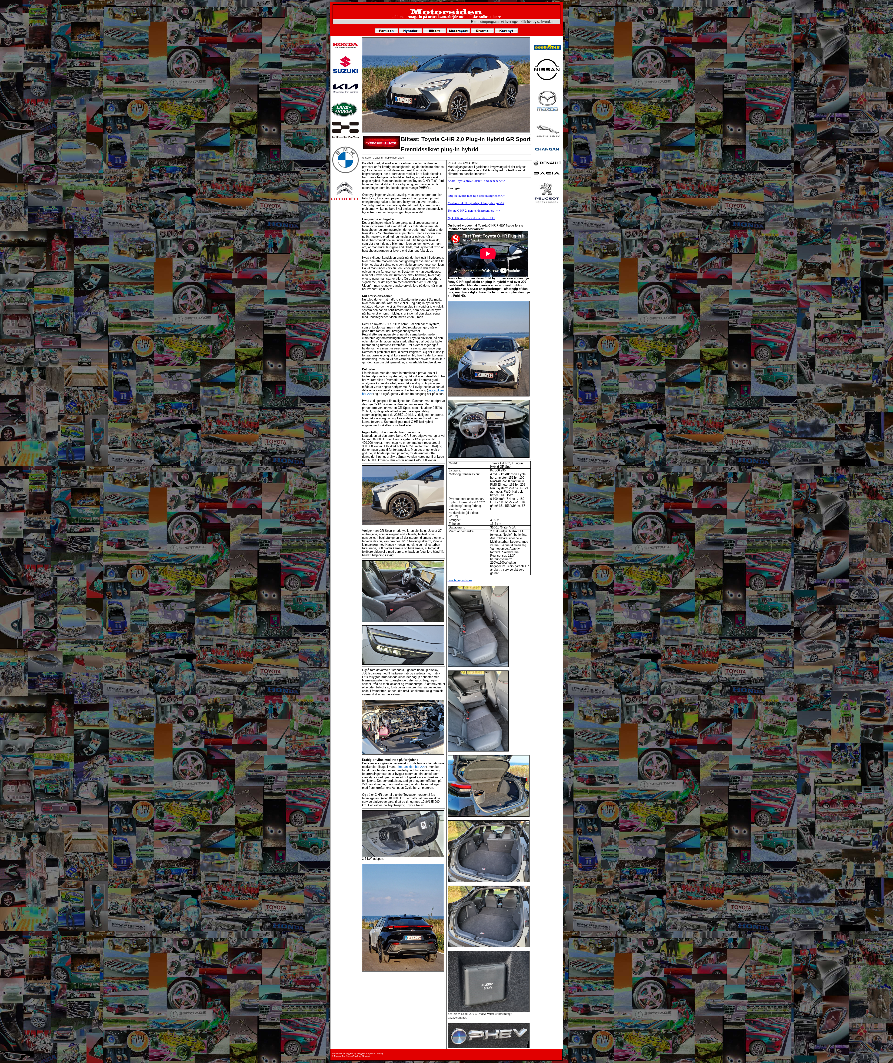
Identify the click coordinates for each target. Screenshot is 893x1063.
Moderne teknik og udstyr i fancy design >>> (476, 203)
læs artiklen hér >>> (412, 766)
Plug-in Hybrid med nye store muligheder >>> (476, 195)
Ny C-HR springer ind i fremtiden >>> (471, 218)
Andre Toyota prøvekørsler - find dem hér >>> (476, 181)
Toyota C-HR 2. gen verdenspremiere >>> (474, 210)
